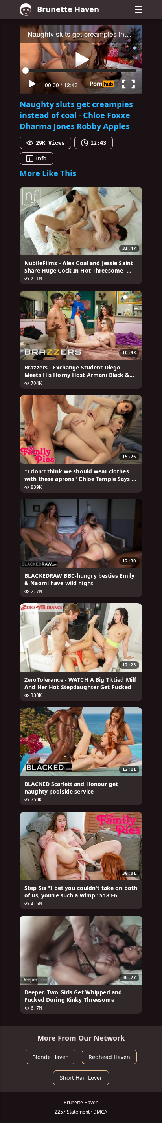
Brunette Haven (68, 9)
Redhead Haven (109, 1057)
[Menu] (138, 9)
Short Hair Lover (81, 1077)
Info (41, 158)
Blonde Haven (50, 1057)
